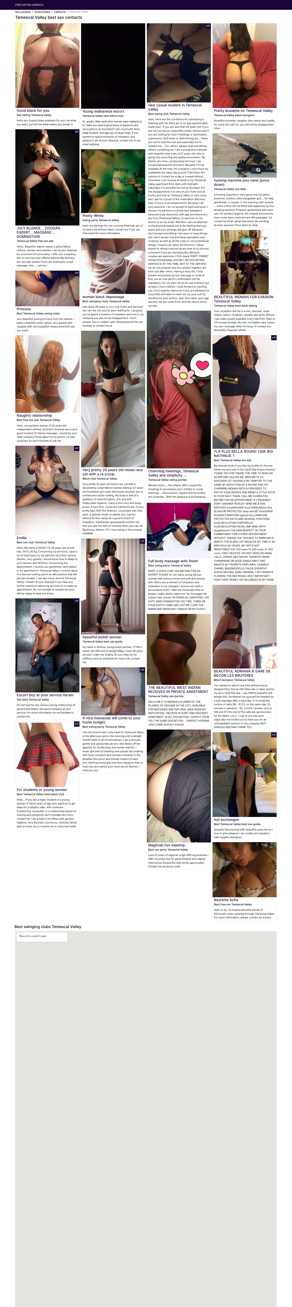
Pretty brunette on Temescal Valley (243, 111)
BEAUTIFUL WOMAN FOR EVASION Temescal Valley (243, 299)
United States (42, 11)
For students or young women (42, 790)
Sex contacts (23, 11)
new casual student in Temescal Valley (175, 107)
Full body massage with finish (173, 561)
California (59, 11)
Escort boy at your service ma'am (45, 695)
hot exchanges (226, 819)
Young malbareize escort (103, 111)
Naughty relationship (34, 415)
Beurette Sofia (226, 900)
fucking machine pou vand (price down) (241, 182)
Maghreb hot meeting (166, 845)
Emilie (22, 538)
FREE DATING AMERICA (29, 4)
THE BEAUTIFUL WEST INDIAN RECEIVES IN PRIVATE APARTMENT (178, 689)
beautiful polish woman (101, 637)
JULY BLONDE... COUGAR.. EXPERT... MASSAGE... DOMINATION (39, 232)
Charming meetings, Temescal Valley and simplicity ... (173, 473)
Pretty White (93, 215)
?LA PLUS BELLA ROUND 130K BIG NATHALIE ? (243, 453)
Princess (24, 309)
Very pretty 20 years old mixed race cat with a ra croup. (112, 472)
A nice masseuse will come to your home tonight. (111, 720)
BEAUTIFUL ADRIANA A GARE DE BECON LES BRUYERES (242, 673)
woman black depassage (103, 297)
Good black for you (33, 110)
